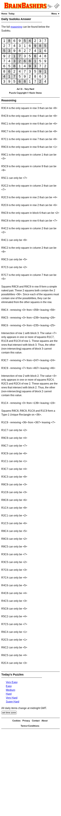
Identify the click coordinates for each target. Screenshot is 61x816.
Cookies (16, 720)
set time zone (9, 712)
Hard (9, 693)
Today (11, 13)
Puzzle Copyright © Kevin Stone (25, 93)
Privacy (26, 720)
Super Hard (12, 701)
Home (4, 13)
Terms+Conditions (30, 726)
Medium (10, 690)
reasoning (16, 26)
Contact (36, 720)
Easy (9, 686)
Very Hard (11, 697)
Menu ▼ (55, 13)
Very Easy (12, 682)
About (44, 720)
